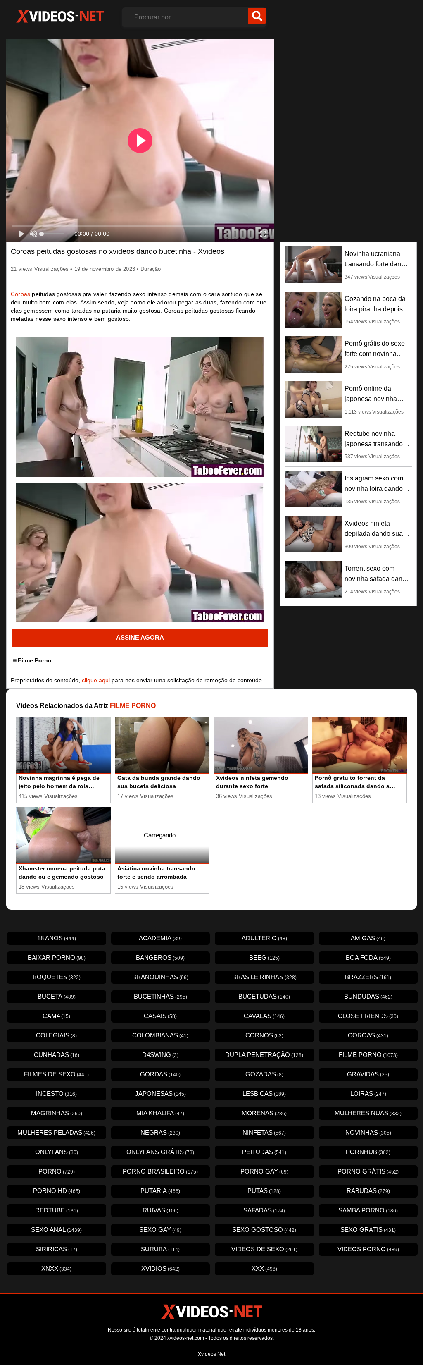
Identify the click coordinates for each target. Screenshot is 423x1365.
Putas (264, 1190)
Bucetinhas (160, 996)
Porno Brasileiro (160, 1171)
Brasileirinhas (264, 976)
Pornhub (368, 1151)
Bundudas (368, 996)
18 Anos (56, 938)
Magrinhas (56, 1112)
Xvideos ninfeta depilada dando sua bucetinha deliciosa (374, 533)
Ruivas (160, 1210)
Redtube (56, 1210)
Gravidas (368, 1074)
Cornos (264, 1035)
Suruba (160, 1249)
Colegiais (56, 1035)
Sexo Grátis (368, 1229)
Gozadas (264, 1074)
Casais (160, 1015)
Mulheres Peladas (56, 1132)
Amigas (368, 938)
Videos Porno (368, 1249)
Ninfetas (264, 1132)
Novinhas (368, 1132)
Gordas (160, 1074)
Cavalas (264, 1015)
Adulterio (264, 938)
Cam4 (56, 1015)
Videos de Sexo (264, 1249)
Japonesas (160, 1093)
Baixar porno (57, 957)
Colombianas (160, 1035)
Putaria (160, 1190)
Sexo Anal (56, 1229)
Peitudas (264, 1151)
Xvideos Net (211, 1354)
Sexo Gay (160, 1229)
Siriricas (56, 1249)
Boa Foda (368, 957)
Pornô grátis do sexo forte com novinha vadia (375, 354)
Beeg (264, 957)
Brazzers (368, 976)
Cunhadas (56, 1054)
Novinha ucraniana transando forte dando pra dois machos (377, 264)
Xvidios (160, 1268)
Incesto (56, 1093)
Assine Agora (140, 637)
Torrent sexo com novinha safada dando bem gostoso (377, 579)
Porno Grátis (368, 1171)
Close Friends (368, 1015)
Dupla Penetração (264, 1054)
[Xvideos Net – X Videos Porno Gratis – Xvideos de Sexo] (60, 16)
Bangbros (160, 957)
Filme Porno (35, 660)
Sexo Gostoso (264, 1229)
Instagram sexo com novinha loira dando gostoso (374, 488)
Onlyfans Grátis (160, 1151)
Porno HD (56, 1190)
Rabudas (368, 1190)
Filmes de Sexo (56, 1074)
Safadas (264, 1210)
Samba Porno (368, 1210)
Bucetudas (264, 996)
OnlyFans (56, 1151)
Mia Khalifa (160, 1112)
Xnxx (56, 1268)
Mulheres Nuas (368, 1112)
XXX (264, 1268)
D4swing (160, 1054)
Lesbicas (264, 1093)
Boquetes (57, 976)
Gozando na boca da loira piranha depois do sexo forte (375, 309)
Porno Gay (264, 1171)
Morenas (264, 1112)
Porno (56, 1171)
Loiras (368, 1093)
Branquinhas (160, 976)
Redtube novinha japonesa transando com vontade (374, 444)
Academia (160, 938)
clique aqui (96, 680)
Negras (160, 1132)
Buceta (57, 996)
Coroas (20, 294)
